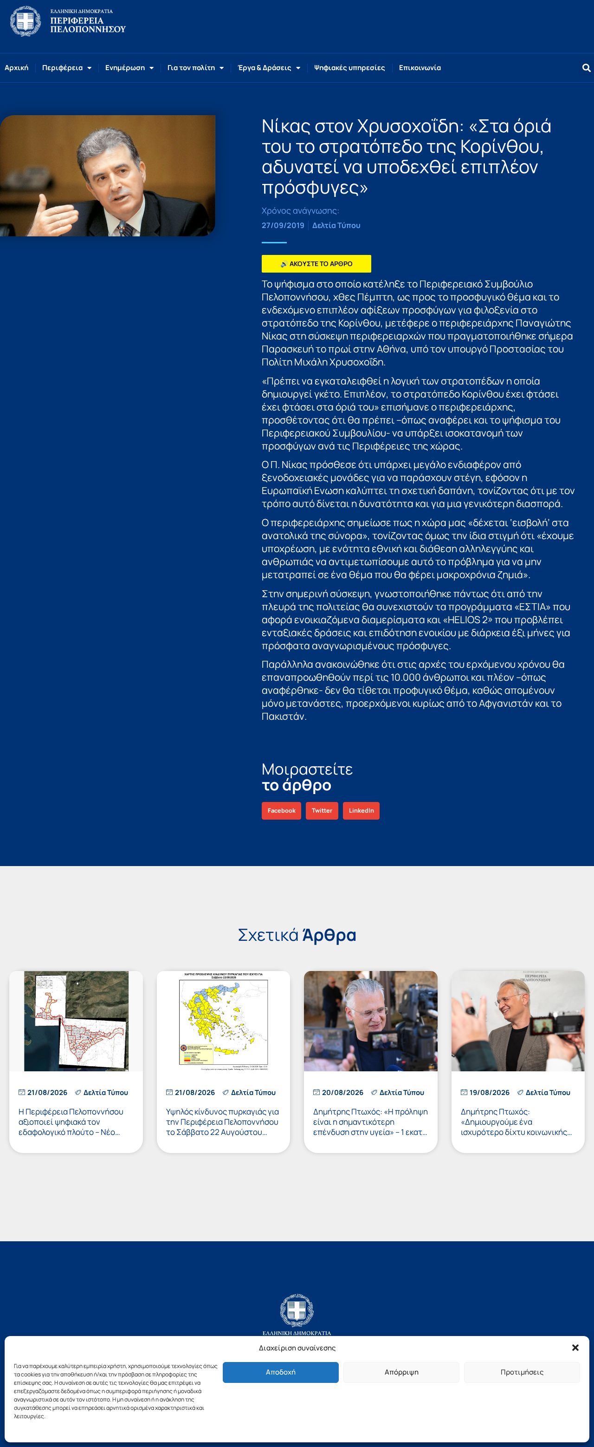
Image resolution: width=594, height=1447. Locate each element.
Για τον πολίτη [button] (191, 67)
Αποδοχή (281, 1372)
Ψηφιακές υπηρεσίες (349, 67)
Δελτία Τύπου (336, 225)
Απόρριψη (402, 1372)
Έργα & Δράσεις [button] (264, 67)
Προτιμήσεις (522, 1372)
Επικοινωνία (420, 67)
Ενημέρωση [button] (125, 67)
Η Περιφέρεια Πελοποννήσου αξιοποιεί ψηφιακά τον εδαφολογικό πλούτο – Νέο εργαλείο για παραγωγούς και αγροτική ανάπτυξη (72, 1132)
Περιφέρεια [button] (62, 67)
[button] (575, 1347)
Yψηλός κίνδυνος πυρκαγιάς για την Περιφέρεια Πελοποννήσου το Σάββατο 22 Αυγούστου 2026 (222, 1126)
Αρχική (16, 67)
